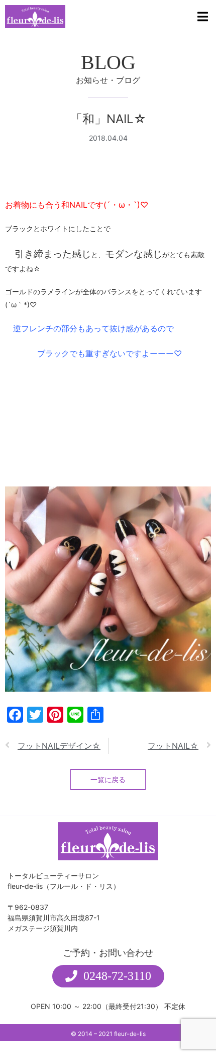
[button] (108, 976)
